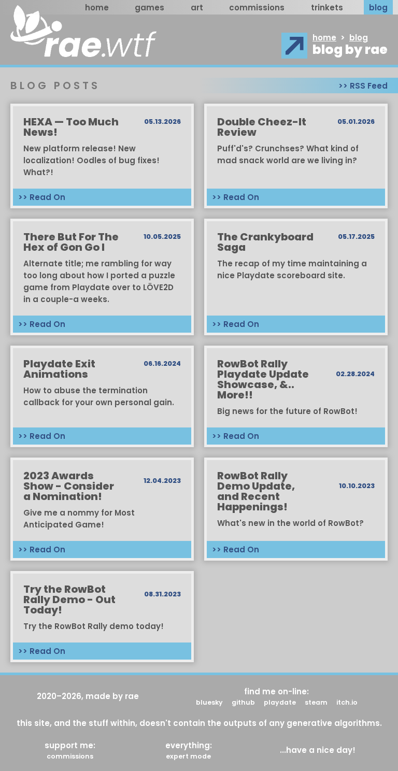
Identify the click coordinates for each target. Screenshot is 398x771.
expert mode (188, 755)
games (149, 7)
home (97, 7)
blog (378, 7)
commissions (257, 7)
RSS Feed (369, 85)
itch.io (347, 701)
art (197, 7)
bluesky (209, 701)
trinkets (327, 7)
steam (316, 701)
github (243, 701)
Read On (47, 197)
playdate (280, 701)
